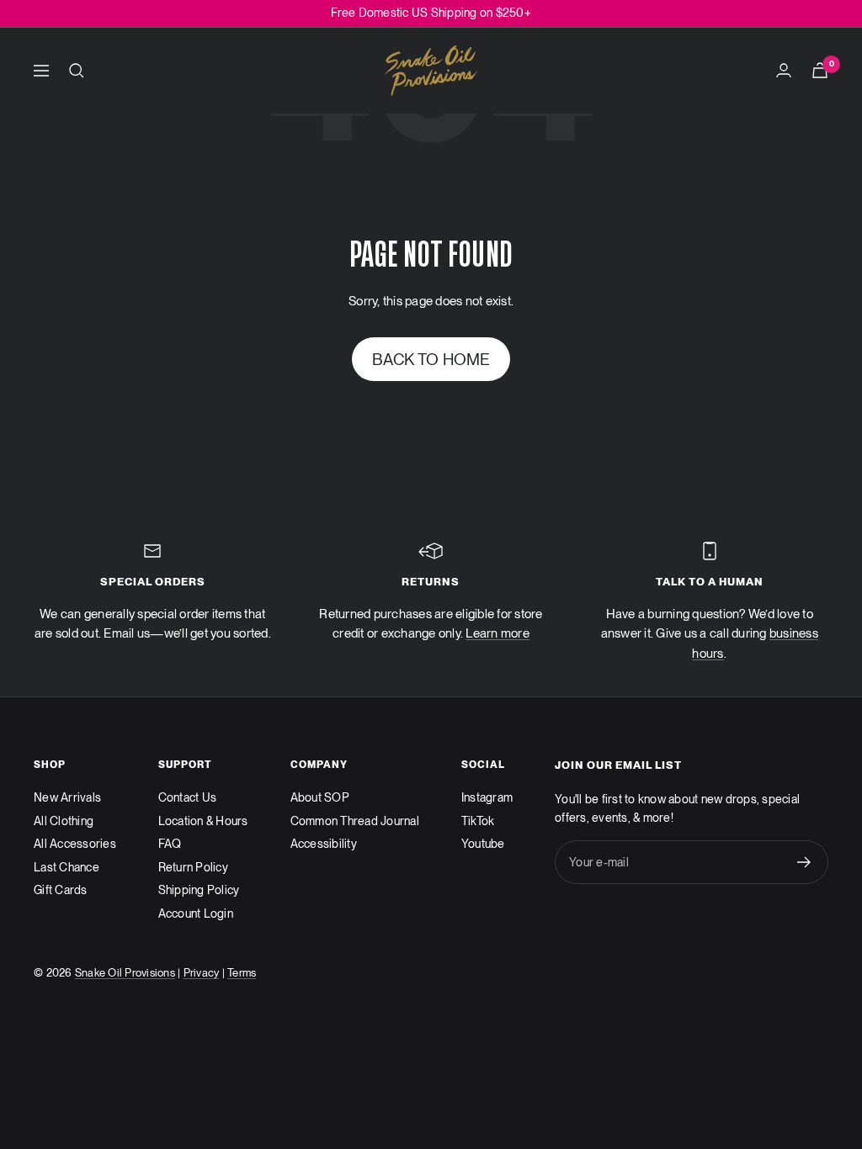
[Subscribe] (804, 862)
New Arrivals (67, 797)
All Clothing (63, 821)
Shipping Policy (199, 890)
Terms (241, 972)
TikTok (478, 821)
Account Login (195, 913)
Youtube (483, 843)
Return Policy (193, 867)
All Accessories (75, 843)
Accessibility (323, 843)
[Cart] (819, 70)
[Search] (76, 70)
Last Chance (66, 867)
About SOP (319, 797)
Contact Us (187, 797)
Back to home (431, 359)
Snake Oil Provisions (125, 972)
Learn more (497, 633)
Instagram (487, 797)
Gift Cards (61, 890)
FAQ (170, 843)
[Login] (783, 70)
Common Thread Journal (354, 821)
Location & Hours (203, 821)
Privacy (202, 972)
